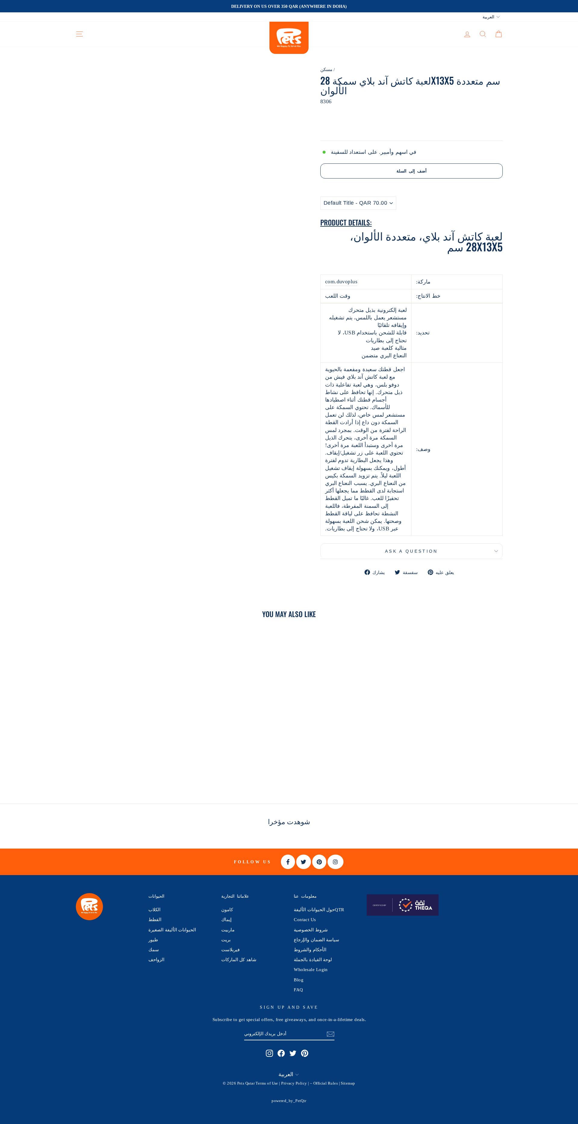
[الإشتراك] (330, 1034)
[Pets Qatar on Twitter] (293, 1053)
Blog (298, 979)
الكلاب (154, 909)
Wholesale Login (311, 969)
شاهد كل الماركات (238, 959)
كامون (227, 909)
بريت (226, 939)
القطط (154, 919)
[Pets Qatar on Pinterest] (304, 1053)
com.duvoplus (341, 281)
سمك (153, 949)
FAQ (298, 989)
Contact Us (305, 919)
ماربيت (228, 929)
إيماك (226, 919)
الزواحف (156, 959)
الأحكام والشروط (310, 949)
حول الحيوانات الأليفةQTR (319, 909)
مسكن (326, 69)
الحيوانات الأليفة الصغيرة (172, 929)
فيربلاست (230, 949)
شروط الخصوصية (311, 929)
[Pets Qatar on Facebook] (281, 1053)
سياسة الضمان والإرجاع (316, 939)
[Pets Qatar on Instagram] (269, 1053)
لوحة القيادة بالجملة (313, 959)
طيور (153, 939)
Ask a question (411, 551)
